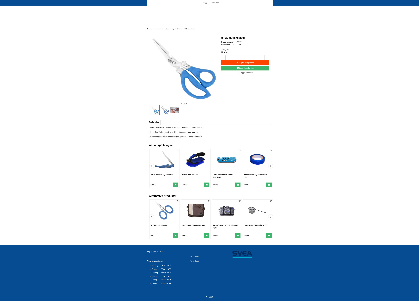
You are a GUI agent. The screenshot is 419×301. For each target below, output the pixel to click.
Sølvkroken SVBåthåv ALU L (256, 225)
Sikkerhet (215, 3)
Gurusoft (209, 297)
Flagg (205, 3)
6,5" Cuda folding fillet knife (162, 175)
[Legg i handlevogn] (175, 185)
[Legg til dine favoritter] (177, 150)
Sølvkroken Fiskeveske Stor (193, 225)
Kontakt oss (194, 261)
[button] (181, 103)
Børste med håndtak (190, 175)
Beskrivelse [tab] (154, 122)
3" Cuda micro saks (159, 225)
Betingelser (194, 256)
